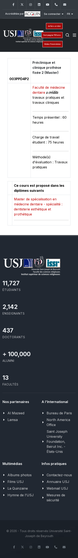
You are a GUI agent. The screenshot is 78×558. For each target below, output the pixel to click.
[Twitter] (22, 4)
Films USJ (15, 482)
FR (68, 13)
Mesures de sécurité (56, 497)
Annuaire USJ (58, 482)
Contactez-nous (59, 475)
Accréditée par (15, 13)
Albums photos (19, 475)
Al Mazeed (15, 413)
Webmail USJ (57, 488)
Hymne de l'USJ (20, 495)
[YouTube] (47, 4)
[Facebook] (13, 4)
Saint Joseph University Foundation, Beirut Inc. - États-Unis (57, 441)
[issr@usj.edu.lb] (65, 4)
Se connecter (52, 13)
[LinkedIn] (39, 4)
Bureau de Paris (59, 413)
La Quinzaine (17, 488)
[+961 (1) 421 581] (56, 4)
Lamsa (12, 420)
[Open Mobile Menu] (74, 35)
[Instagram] (30, 4)
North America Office (58, 422)
